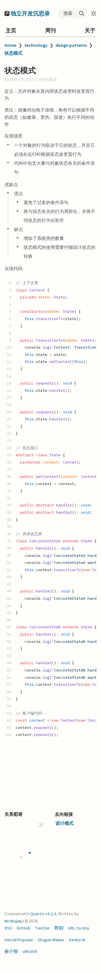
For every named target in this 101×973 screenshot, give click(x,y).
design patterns (71, 45)
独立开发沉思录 (30, 13)
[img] (81, 13)
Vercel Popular (18, 939)
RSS (8, 928)
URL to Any (78, 928)
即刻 (58, 928)
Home (10, 45)
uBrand (29, 951)
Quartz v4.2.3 (43, 913)
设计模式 (65, 823)
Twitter (42, 928)
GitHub (23, 928)
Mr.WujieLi (14, 921)
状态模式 (13, 53)
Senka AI (77, 939)
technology (35, 45)
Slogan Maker (51, 939)
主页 (11, 30)
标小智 (11, 951)
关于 (90, 30)
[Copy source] (90, 283)
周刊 (50, 30)
